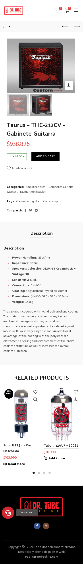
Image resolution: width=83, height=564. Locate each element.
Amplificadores (35, 187)
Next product (76, 26)
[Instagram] (46, 526)
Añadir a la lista (22, 168)
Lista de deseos (60, 8)
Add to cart (45, 156)
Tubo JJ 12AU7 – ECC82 (61, 445)
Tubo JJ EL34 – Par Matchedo (17, 448)
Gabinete (22, 201)
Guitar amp (50, 201)
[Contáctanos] (8, 513)
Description (41, 233)
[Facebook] (37, 526)
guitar (36, 201)
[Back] (6, 26)
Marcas (11, 192)
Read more (16, 464)
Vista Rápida (35, 399)
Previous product (65, 26)
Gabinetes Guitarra (60, 187)
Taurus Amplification (33, 192)
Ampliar (69, 85)
